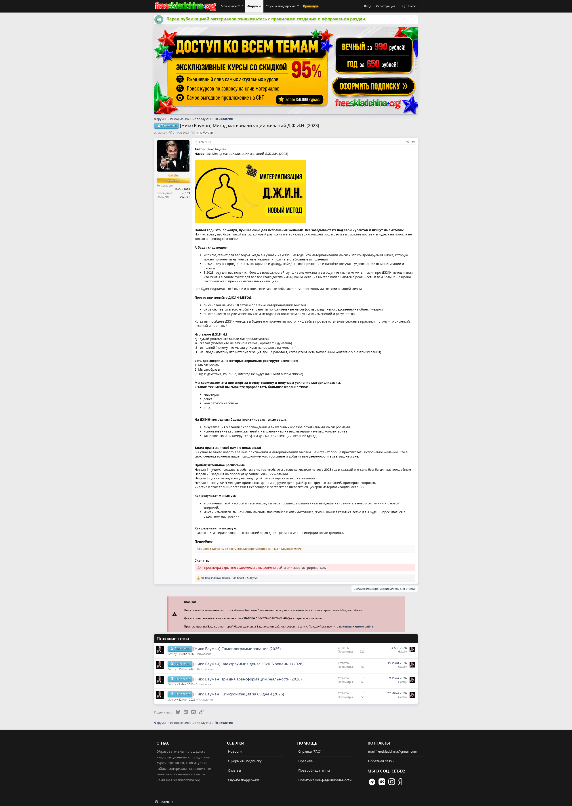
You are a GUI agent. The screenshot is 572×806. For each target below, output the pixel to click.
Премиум (310, 6)
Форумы (254, 6)
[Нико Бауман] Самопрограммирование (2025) (237, 648)
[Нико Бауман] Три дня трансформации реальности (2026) (247, 679)
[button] (242, 5)
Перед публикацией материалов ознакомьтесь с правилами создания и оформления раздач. (266, 18)
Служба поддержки (280, 6)
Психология (203, 654)
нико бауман (204, 132)
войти (281, 567)
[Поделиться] (407, 142)
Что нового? (230, 6)
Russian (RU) (166, 802)
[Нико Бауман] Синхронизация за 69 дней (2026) (238, 694)
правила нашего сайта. (356, 626)
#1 (413, 142)
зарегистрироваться (309, 567)
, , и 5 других (229, 578)
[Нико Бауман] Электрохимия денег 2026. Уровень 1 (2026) (248, 663)
